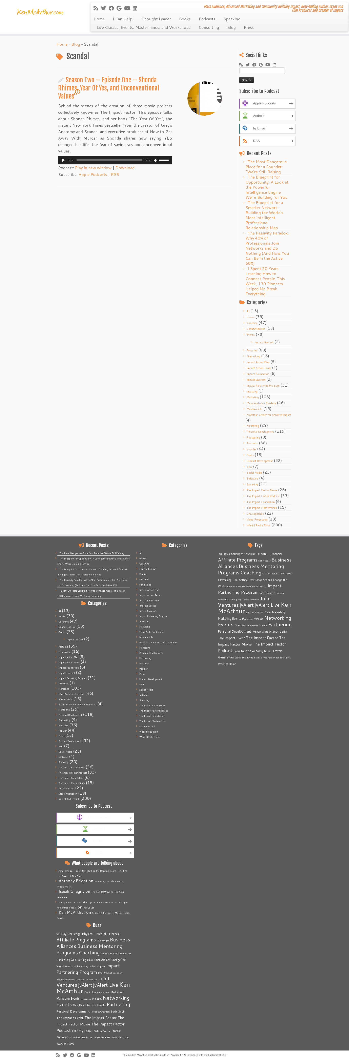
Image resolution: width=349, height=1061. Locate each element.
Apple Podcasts (93, 174)
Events (251, 334)
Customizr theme (217, 1055)
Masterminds (254, 409)
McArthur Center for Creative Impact (269, 415)
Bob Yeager (103, 940)
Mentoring (253, 426)
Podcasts (207, 19)
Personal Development (260, 431)
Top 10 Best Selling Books (94, 1031)
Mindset (97, 998)
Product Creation (100, 1011)
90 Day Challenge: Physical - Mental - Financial (88, 934)
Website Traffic (120, 1037)
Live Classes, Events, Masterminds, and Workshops (143, 27)
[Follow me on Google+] (120, 8)
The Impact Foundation (261, 502)
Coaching (252, 323)
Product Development (260, 461)
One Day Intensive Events (89, 1005)
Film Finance (124, 953)
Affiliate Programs (76, 939)
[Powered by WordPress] (184, 1054)
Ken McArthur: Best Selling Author (150, 1055)
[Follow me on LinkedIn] (136, 8)
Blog (231, 27)
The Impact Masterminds (262, 508)
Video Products (102, 1037)
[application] (115, 160)
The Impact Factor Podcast (263, 496)
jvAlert (85, 984)
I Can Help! (123, 19)
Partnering (118, 1004)
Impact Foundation (258, 374)
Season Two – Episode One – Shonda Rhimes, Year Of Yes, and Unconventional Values (108, 88)
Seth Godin (118, 1011)
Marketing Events (68, 998)
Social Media (254, 472)
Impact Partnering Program (263, 385)
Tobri (75, 1031)
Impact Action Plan (258, 362)
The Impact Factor (100, 1017)
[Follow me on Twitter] (105, 8)
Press (249, 27)
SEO (249, 467)
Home (99, 19)
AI (248, 311)
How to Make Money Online (80, 966)
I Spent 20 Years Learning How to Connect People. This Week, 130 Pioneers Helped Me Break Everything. (265, 281)
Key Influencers (93, 992)
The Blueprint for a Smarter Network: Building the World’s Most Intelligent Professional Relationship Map (264, 215)
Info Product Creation (110, 973)
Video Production (257, 519)
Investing (252, 391)
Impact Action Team (259, 368)
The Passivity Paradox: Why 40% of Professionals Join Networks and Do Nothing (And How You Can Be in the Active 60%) (267, 248)
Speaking (231, 19)
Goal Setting (78, 960)
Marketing (253, 397)
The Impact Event (69, 1017)
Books (185, 19)
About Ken (89, 907)
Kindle (106, 992)
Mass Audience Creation (261, 403)
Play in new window (93, 167)
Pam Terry (64, 871)
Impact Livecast (264, 342)
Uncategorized (255, 513)
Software (252, 478)
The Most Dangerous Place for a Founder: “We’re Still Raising (266, 167)
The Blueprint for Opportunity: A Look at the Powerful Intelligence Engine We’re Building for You (266, 187)
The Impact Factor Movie (262, 490)
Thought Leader (156, 19)
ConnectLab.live (256, 329)
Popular (251, 449)
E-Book (105, 953)
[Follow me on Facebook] (113, 8)
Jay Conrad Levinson (86, 979)
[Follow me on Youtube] (128, 8)
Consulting (209, 27)
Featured (252, 350)
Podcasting (253, 437)
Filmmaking (253, 356)
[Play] (63, 160)
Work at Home (65, 1044)
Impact (101, 966)
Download (125, 167)
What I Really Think (258, 525)
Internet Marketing (65, 979)
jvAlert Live (105, 984)
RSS (115, 174)
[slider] (164, 160)
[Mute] (155, 160)
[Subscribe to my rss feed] (97, 8)
